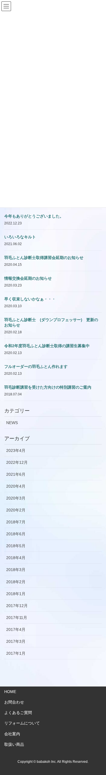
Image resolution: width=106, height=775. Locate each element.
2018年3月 (15, 569)
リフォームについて (22, 723)
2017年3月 (15, 641)
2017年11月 (16, 617)
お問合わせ (14, 702)
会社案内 (12, 734)
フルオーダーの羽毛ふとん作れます (36, 366)
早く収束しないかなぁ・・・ (30, 299)
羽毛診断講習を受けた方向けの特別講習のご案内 (47, 387)
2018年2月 (15, 582)
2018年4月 (15, 557)
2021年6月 (15, 474)
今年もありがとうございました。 (34, 216)
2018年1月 (15, 593)
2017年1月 (15, 653)
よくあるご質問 (18, 712)
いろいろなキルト (20, 237)
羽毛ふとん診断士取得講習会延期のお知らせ (43, 257)
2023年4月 (15, 450)
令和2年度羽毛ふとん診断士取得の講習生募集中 (47, 346)
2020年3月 (15, 498)
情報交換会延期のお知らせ (28, 278)
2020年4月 (15, 486)
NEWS (12, 422)
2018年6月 (15, 534)
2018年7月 (15, 522)
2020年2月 (15, 510)
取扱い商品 (14, 744)
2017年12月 (17, 605)
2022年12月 (17, 462)
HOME (10, 691)
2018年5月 (15, 546)
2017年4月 (15, 629)
